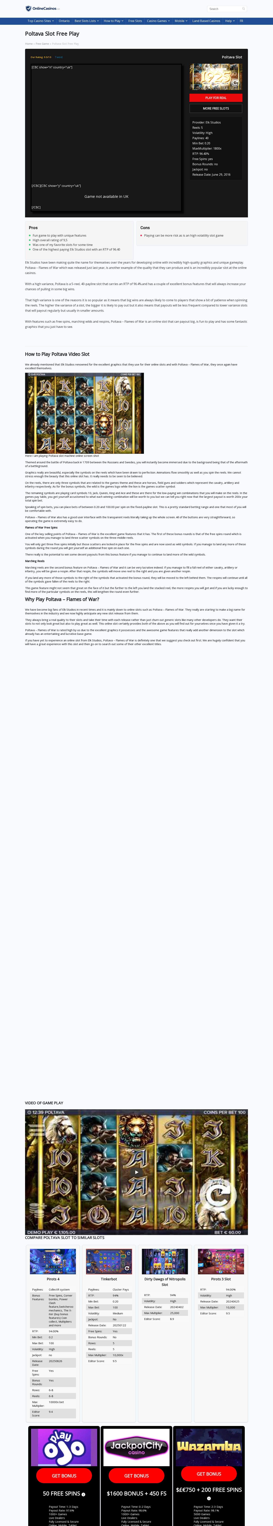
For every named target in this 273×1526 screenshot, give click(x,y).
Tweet (59, 57)
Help (228, 21)
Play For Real (216, 98)
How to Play (112, 21)
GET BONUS (64, 1476)
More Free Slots (216, 108)
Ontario (64, 21)
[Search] (243, 9)
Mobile (179, 21)
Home (29, 43)
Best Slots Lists (85, 21)
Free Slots (135, 21)
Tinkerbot (109, 1279)
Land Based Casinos (206, 21)
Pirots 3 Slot (221, 1279)
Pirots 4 (53, 1279)
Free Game (42, 43)
